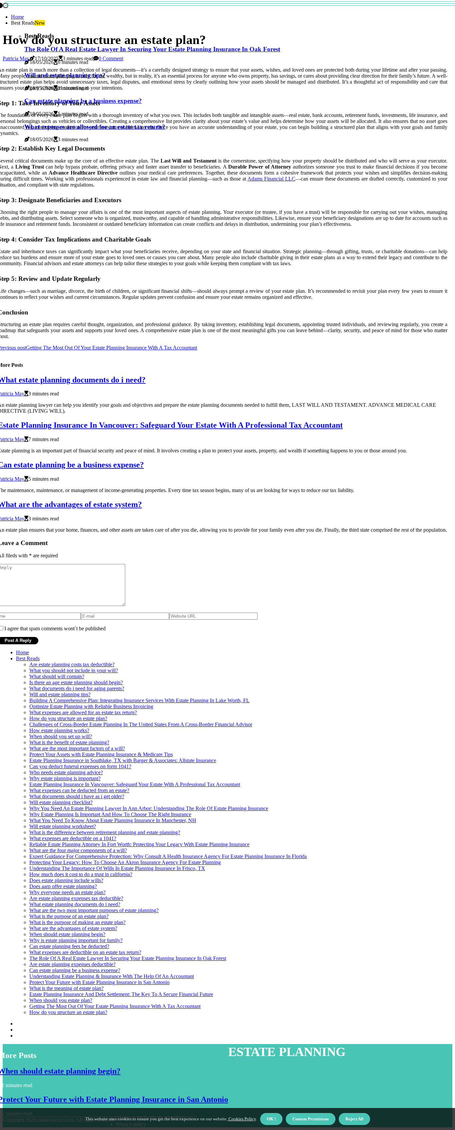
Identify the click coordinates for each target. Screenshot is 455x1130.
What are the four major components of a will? (78, 850)
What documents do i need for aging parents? (76, 688)
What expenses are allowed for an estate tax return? (83, 712)
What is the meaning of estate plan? (66, 988)
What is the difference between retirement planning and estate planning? (104, 832)
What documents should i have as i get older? (76, 796)
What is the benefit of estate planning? (69, 742)
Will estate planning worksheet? (62, 826)
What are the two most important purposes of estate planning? (94, 910)
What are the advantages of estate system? (73, 928)
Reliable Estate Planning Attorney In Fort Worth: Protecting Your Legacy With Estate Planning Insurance (139, 844)
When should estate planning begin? (67, 934)
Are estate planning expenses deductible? (72, 964)
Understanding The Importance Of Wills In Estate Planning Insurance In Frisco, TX (117, 868)
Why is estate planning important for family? (76, 940)
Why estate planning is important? (65, 778)
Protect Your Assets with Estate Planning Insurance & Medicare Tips (101, 754)
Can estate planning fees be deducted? (69, 946)
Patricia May (16, 58)
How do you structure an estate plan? (68, 718)
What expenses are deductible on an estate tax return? (85, 952)
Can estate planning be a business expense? (74, 970)
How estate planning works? (59, 730)
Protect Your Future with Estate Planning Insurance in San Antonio (99, 982)
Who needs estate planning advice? (66, 772)
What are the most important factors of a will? (77, 748)
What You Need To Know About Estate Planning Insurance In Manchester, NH (112, 820)
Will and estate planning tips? (60, 694)
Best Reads (28, 658)
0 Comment (111, 58)
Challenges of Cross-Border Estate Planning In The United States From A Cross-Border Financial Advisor (140, 724)
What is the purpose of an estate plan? (69, 916)
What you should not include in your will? (73, 670)
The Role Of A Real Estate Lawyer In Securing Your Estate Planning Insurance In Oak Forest (152, 49)
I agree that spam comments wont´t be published (55, 628)
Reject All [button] (354, 1118)
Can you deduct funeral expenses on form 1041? (80, 766)
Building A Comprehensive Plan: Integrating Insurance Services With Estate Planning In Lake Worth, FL (139, 700)
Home (17, 17)
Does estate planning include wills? (66, 880)
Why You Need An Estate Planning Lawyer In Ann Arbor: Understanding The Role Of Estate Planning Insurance (148, 808)
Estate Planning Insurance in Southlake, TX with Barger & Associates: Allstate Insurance (122, 760)
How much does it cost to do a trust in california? (80, 874)
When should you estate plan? (60, 1000)
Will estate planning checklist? (61, 802)
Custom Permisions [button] (310, 1118)
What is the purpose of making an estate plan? (77, 922)
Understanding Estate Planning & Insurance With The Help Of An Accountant (111, 976)
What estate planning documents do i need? (74, 904)
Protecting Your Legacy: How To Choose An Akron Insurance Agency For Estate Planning (125, 862)
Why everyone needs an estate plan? (67, 892)
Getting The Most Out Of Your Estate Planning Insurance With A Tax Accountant (115, 1006)
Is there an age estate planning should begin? (76, 682)
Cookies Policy (242, 1118)
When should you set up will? (60, 736)
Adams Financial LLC (271, 179)
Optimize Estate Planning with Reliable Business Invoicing (91, 706)
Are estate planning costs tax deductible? (72, 664)
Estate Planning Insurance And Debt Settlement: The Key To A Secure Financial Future (121, 994)
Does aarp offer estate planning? (63, 886)
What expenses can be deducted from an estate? (79, 790)
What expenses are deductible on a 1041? (72, 838)
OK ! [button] (271, 1118)
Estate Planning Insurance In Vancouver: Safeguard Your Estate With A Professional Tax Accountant (134, 784)
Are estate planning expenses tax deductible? (76, 898)
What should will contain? (56, 676)
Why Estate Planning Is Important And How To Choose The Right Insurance (110, 814)
